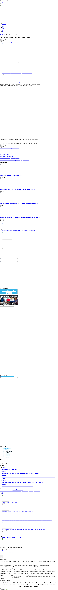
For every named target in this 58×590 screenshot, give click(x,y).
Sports (3, 30)
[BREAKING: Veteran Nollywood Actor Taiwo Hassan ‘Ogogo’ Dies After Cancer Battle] (7, 72)
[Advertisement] (29, 16)
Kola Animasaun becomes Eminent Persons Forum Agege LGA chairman (15, 545)
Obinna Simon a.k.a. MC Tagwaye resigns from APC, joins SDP (13, 256)
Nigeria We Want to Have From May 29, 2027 (10, 502)
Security (3, 28)
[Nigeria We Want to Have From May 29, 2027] (5, 501)
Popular (3, 493)
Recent (3, 492)
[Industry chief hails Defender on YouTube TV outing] (9, 173)
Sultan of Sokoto (31, 491)
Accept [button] (7, 589)
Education (3, 27)
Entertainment (4, 34)
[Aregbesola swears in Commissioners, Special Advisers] (7, 536)
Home (3, 23)
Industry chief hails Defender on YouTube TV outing (11, 175)
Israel (22, 491)
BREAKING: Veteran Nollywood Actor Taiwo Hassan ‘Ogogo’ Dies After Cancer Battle (17, 73)
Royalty (3, 26)
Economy (3, 25)
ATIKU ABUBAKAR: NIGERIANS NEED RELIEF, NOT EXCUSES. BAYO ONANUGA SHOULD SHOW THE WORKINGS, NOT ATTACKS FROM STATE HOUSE (27, 520)
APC (5, 491)
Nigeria (26, 491)
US (38, 491)
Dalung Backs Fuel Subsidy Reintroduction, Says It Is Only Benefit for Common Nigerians (17, 511)
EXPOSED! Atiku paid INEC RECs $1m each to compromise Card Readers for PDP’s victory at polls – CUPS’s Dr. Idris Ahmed (23, 529)
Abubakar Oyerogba (12, 549)
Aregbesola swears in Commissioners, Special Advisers (12, 537)
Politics (3, 31)
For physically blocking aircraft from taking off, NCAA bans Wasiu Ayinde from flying (18, 189)
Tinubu (35, 491)
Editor (1, 151)
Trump (37, 491)
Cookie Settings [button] (3, 589)
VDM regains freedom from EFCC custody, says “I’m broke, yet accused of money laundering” (20, 217)
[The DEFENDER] (3, 3)
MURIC (24, 491)
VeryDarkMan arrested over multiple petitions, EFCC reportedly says (14, 238)
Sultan (27, 491)
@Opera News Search (17, 490)
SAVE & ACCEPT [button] (3, 578)
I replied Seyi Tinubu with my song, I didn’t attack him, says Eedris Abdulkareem (16, 247)
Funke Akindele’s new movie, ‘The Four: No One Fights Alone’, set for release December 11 (18, 82)
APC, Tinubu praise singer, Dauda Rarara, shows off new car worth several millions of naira (19, 203)
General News (4, 24)
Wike (39, 491)
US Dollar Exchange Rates (5, 376)
